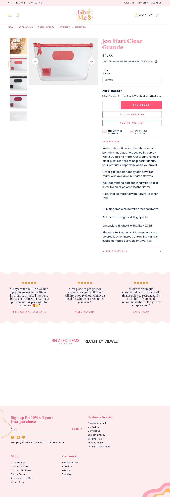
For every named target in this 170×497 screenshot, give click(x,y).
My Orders (94, 427)
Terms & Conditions (99, 446)
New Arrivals (18, 462)
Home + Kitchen (20, 466)
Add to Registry (132, 114)
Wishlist (129, 3)
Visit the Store (16, 3)
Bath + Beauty (19, 474)
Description (111, 141)
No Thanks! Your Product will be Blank (142, 96)
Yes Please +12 (112, 96)
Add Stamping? (112, 90)
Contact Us (35, 3)
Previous (35, 61)
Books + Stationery (22, 470)
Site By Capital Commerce (49, 442)
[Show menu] (10, 15)
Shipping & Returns (114, 251)
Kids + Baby (17, 482)
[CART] (158, 15)
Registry (143, 3)
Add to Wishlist (132, 122)
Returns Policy (96, 438)
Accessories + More (22, 478)
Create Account (97, 423)
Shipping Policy (96, 434)
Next (91, 61)
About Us (156, 3)
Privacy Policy (95, 442)
